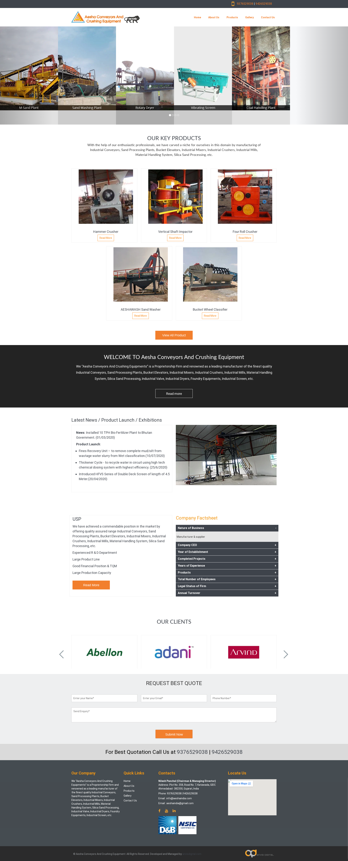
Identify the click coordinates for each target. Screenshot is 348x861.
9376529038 (245, 3)
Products (232, 17)
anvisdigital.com (191, 853)
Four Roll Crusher (245, 232)
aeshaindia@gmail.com (180, 803)
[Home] (124, 17)
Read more (174, 394)
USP (76, 519)
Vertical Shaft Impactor (175, 232)
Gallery (249, 17)
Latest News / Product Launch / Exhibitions (116, 420)
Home (197, 17)
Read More (106, 237)
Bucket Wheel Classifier (210, 309)
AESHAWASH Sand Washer (141, 309)
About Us (213, 17)
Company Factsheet (197, 518)
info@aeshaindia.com (179, 798)
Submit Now (174, 734)
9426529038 (264, 3)
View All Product (174, 335)
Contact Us (268, 17)
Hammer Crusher (105, 232)
